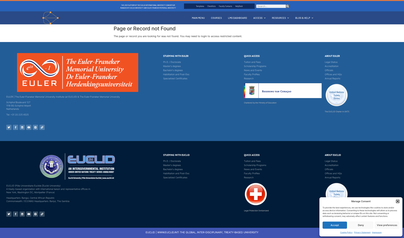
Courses (216, 17)
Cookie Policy (346, 232)
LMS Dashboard (237, 17)
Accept (335, 225)
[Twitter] (9, 127)
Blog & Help (302, 17)
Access (257, 17)
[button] (397, 201)
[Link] (42, 127)
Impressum (377, 232)
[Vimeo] (35, 127)
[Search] (287, 6)
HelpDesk (239, 6)
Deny (361, 225)
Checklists (211, 6)
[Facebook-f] (15, 127)
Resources (279, 17)
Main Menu (198, 17)
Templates (200, 6)
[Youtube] (28, 127)
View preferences (387, 225)
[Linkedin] (22, 127)
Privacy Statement (362, 232)
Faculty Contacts (225, 6)
